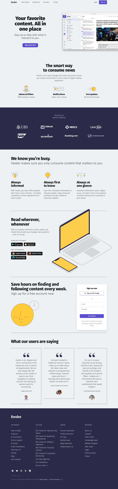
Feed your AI (36, 2)
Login (95, 2)
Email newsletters (18, 447)
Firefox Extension (66, 434)
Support (88, 434)
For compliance (42, 462)
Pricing (55, 2)
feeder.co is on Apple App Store (29, 244)
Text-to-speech (17, 440)
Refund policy (90, 453)
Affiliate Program (91, 443)
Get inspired (15, 459)
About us (88, 431)
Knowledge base (91, 440)
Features (14, 434)
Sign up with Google (93, 293)
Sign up (103, 2)
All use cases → (42, 465)
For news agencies (43, 459)
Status (87, 456)
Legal (87, 450)
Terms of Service (54, 479)
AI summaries (16, 437)
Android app (65, 440)
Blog (12, 456)
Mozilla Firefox (36, 253)
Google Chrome (20, 253)
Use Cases (46, 2)
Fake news (89, 447)
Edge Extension (66, 443)
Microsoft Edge (20, 257)
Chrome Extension (67, 431)
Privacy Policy (43, 479)
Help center (89, 437)
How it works (25, 2)
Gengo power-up (66, 447)
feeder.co (14, 2)
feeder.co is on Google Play (17, 244)
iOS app (63, 437)
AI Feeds (14, 443)
